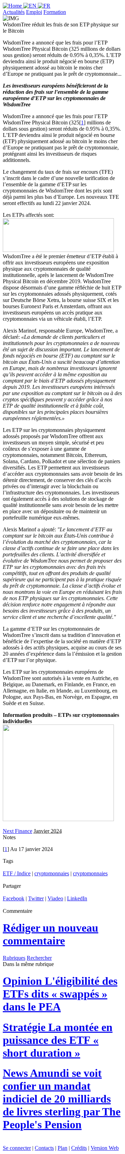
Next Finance (17, 831)
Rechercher (39, 958)
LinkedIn (77, 898)
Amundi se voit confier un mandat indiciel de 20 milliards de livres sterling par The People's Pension (61, 1099)
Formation (54, 12)
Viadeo (55, 898)
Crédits (79, 1148)
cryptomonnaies (51, 873)
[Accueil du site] (13, 6)
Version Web (105, 1148)
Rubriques (14, 958)
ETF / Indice (17, 873)
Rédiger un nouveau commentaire (50, 934)
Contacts (44, 1148)
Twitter (36, 898)
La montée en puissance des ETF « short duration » (57, 1040)
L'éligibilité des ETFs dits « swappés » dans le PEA (60, 994)
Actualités (14, 12)
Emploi (34, 12)
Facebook (13, 898)
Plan (62, 1148)
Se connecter (17, 1148)
